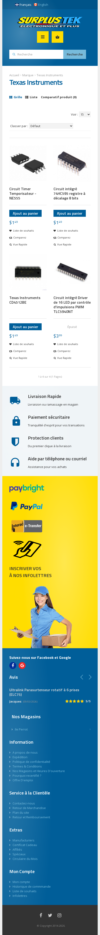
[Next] (90, 677)
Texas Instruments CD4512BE (24, 300)
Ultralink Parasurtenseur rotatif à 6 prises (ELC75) (44, 692)
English (43, 5)
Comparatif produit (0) (59, 97)
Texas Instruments (50, 75)
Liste (33, 97)
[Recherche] (74, 54)
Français (25, 5)
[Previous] (82, 677)
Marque (27, 75)
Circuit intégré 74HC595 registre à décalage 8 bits (69, 193)
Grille (17, 97)
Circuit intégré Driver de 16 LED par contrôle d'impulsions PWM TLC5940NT (72, 304)
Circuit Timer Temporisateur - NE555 (22, 193)
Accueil (14, 75)
